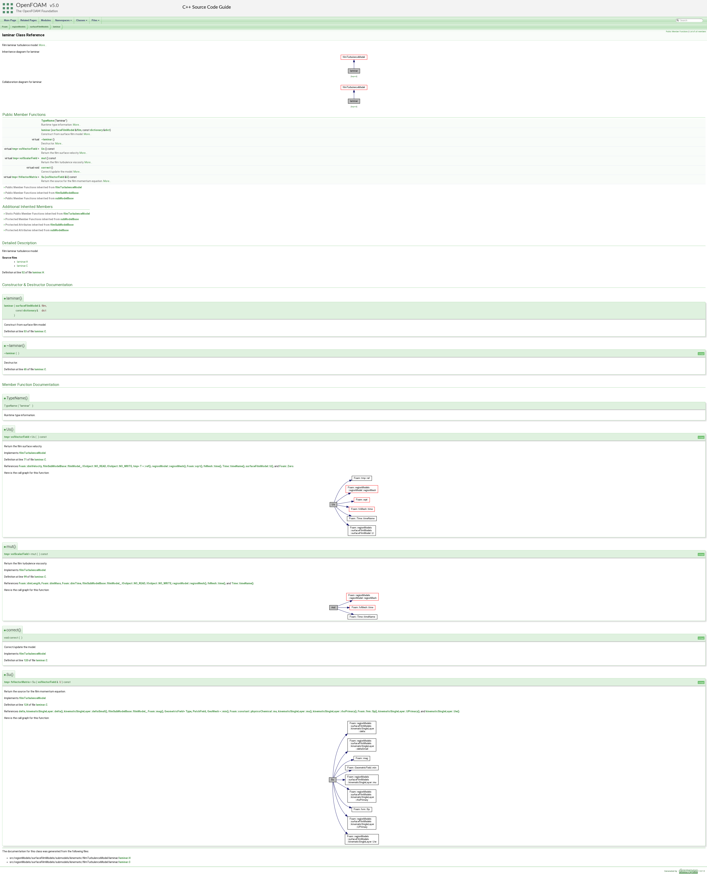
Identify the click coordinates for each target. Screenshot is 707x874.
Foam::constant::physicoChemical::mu (253, 711)
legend (354, 76)
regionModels (18, 27)
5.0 (55, 5)
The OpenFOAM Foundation (37, 11)
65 (25, 369)
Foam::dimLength (29, 583)
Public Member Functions (677, 31)
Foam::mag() (155, 711)
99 (25, 576)
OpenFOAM (31, 5)
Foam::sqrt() (194, 466)
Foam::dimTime (71, 583)
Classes (82, 21)
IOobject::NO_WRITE (119, 466)
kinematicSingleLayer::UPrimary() (399, 711)
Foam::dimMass (51, 583)
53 (25, 331)
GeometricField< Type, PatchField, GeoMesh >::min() (196, 711)
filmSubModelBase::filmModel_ (62, 466)
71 (25, 459)
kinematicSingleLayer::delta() (44, 711)
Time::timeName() (233, 466)
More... (43, 45)
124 (26, 704)
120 (26, 660)
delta (22, 711)
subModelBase (64, 198)
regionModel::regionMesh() (169, 466)
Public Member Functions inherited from (43, 187)
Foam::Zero (286, 466)
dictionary (96, 130)
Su (42, 177)
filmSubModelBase (66, 192)
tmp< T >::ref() (142, 466)
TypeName (47, 120)
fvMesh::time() (212, 466)
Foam (5, 27)
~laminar (46, 139)
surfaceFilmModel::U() (259, 466)
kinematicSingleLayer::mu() (295, 711)
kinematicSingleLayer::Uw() (442, 711)
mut (43, 158)
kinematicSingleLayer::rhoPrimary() (335, 711)
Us (43, 148)
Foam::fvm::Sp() (367, 711)
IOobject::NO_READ (94, 466)
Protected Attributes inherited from (39, 224)
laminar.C (22, 265)
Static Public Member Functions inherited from (47, 213)
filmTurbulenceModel (68, 187)
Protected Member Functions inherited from (42, 219)
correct (46, 167)
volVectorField (28, 148)
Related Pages (28, 20)
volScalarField (28, 158)
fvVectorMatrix (27, 177)
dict (107, 130)
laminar (56, 27)
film (79, 130)
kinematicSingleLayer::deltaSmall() (85, 711)
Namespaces (63, 21)
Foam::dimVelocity (30, 466)
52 (23, 272)
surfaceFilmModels (39, 27)
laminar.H (22, 261)
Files (96, 21)
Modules (46, 20)
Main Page (10, 20)
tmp (14, 148)
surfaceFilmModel (63, 130)
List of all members (698, 31)
